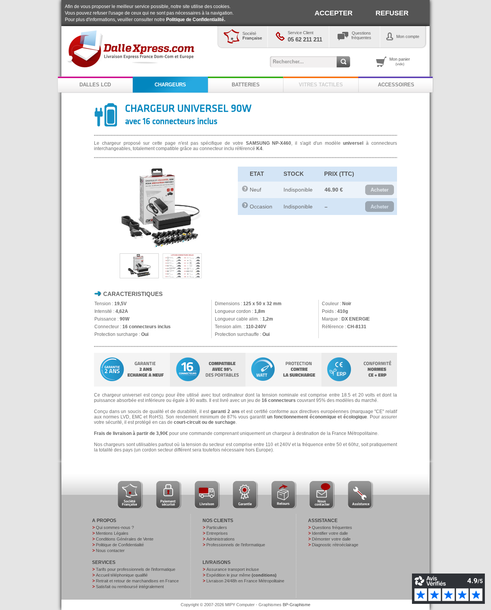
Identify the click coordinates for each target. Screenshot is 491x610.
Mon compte (407, 36)
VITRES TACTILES (321, 85)
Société (252, 35)
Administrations (220, 539)
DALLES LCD (95, 85)
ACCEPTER (334, 13)
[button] (379, 190)
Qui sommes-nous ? (115, 527)
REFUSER (392, 13)
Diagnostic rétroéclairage (335, 544)
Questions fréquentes (332, 527)
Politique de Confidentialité (120, 544)
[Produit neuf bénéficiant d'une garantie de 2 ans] (245, 190)
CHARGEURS (170, 85)
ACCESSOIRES (396, 85)
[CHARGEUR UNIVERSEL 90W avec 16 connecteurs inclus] (160, 247)
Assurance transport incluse (232, 569)
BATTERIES (246, 85)
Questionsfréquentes (361, 35)
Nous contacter (110, 550)
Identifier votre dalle (330, 533)
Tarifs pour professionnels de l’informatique (135, 569)
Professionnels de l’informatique (235, 544)
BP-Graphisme (296, 604)
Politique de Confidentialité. (195, 19)
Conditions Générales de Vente (124, 539)
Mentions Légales (112, 533)
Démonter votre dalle (331, 539)
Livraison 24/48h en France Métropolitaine (245, 581)
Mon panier (399, 61)
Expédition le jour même (241, 575)
